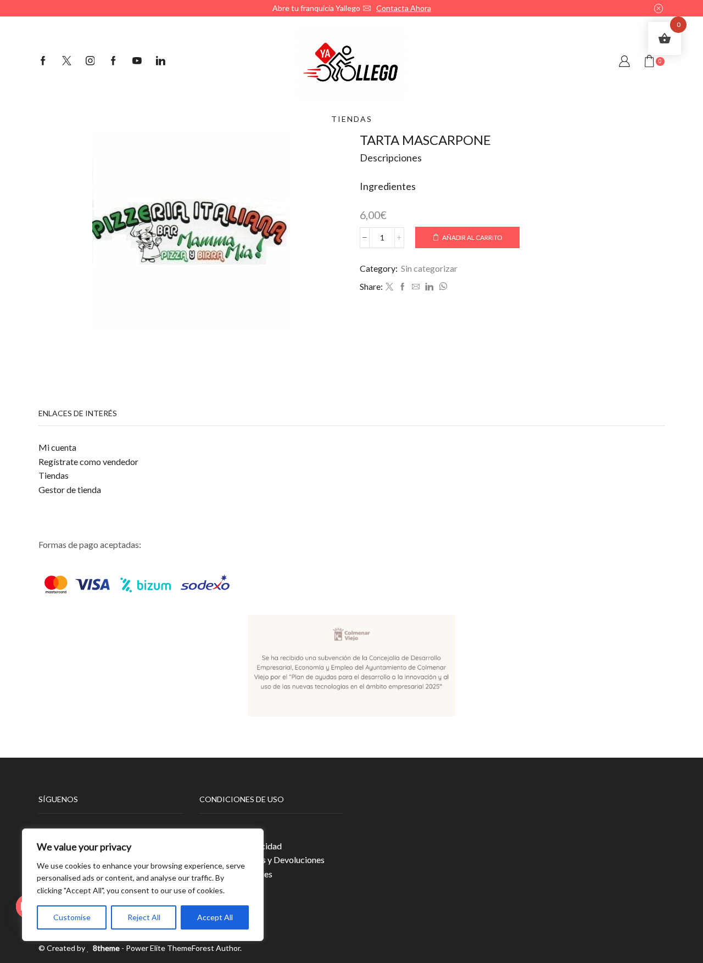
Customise (72, 917)
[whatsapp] (441, 287)
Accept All (215, 917)
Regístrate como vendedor (88, 461)
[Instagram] (90, 61)
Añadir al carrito (472, 237)
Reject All (143, 917)
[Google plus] (113, 61)
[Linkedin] (160, 61)
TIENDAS (351, 119)
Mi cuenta (57, 447)
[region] (143, 884)
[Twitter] (66, 61)
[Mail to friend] (415, 287)
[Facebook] (43, 61)
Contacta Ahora (403, 8)
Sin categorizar (429, 268)
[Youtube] (137, 61)
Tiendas (53, 475)
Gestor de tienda (69, 489)
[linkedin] (429, 287)
